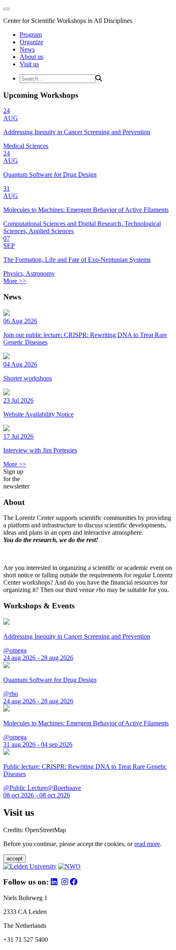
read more (147, 843)
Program (31, 34)
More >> (14, 280)
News (27, 49)
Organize (31, 41)
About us (31, 56)
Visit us (29, 64)
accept (15, 858)
